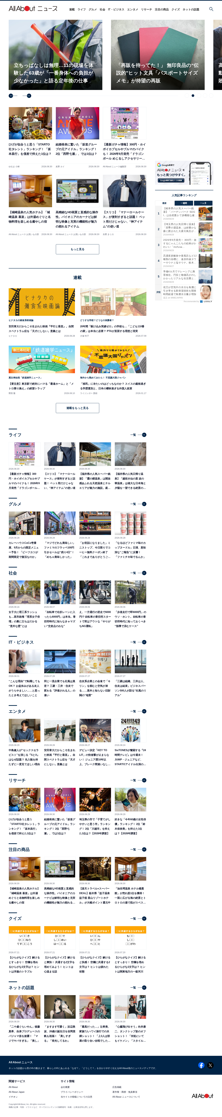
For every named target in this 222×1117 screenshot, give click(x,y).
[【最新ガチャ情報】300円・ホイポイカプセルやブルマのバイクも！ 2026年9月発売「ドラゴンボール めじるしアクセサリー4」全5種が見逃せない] (124, 137)
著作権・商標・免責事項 (124, 1092)
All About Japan (16, 1092)
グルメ (93, 9)
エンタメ (132, 9)
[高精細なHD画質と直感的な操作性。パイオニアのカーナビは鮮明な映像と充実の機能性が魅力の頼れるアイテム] (77, 205)
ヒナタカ (13, 336)
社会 (102, 9)
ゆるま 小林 (14, 167)
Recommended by (192, 301)
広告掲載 (116, 1087)
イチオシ (13, 1097)
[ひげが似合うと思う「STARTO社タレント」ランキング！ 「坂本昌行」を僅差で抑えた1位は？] (30, 137)
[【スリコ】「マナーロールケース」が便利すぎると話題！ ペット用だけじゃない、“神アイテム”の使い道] (124, 205)
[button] (13, 96)
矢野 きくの (108, 234)
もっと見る (77, 249)
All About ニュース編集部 (114, 167)
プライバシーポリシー (72, 1092)
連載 (72, 9)
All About (13, 1087)
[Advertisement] (184, 334)
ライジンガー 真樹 (88, 393)
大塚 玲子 (84, 336)
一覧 (133, 434)
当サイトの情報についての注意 (76, 1097)
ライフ (82, 9)
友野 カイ (60, 167)
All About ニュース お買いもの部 (24, 234)
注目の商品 (162, 9)
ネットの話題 (191, 9)
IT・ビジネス (116, 9)
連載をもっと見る (77, 407)
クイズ (176, 9)
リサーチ (146, 9)
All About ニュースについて (126, 1097)
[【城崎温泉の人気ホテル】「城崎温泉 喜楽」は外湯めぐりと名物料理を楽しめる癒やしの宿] (30, 205)
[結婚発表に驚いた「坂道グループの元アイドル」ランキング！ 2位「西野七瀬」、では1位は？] (77, 137)
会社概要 (65, 1087)
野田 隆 (12, 393)
